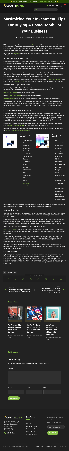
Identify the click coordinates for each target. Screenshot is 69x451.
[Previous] (57, 302)
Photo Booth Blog (31, 431)
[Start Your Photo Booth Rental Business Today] (14, 5)
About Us (28, 423)
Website (45, 388)
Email (28, 388)
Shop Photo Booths (31, 426)
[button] (4, 11)
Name (10, 388)
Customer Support (31, 434)
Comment (11, 368)
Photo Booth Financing (32, 429)
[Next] (60, 302)
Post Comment (14, 398)
